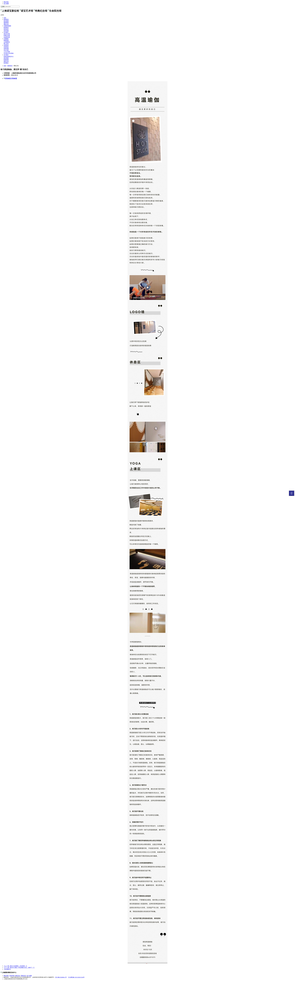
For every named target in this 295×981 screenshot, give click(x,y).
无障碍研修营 (7, 25)
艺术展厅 (6, 32)
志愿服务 (6, 38)
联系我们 (6, 63)
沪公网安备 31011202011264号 (76, 977)
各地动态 (6, 29)
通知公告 (6, 24)
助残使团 (6, 40)
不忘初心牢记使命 (9, 53)
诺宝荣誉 (6, 58)
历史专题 (6, 50)
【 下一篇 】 (19, 967)
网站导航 (6, 2)
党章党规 (6, 48)
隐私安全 (17, 975)
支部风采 (6, 45)
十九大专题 (7, 51)
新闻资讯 (6, 19)
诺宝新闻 (6, 21)
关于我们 (6, 54)
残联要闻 (6, 22)
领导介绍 (6, 61)
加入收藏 (6, 3)
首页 (5, 17)
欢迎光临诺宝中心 (9, 56)
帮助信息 (23, 975)
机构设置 (6, 59)
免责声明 (11, 975)
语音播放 (292, 493)
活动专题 (6, 30)
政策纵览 (6, 27)
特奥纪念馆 (7, 35)
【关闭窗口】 (7, 969)
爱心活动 (6, 43)
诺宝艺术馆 (7, 34)
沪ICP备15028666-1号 (61, 977)
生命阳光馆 (7, 37)
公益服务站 (7, 42)
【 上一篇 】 (15, 966)
